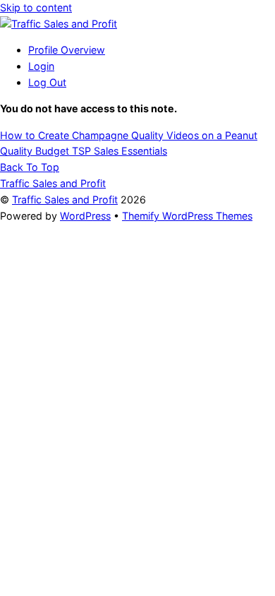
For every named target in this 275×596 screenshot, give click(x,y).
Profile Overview (66, 50)
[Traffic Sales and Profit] (58, 24)
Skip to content (36, 7)
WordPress (85, 216)
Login (41, 66)
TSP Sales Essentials (118, 151)
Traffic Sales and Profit (65, 199)
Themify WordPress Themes (187, 216)
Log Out (47, 82)
